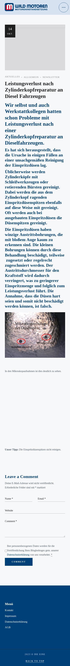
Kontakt (9, 610)
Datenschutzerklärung (18, 554)
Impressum (10, 616)
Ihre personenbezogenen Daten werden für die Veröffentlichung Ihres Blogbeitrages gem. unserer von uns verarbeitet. (33, 550)
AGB (8, 627)
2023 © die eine (35, 654)
